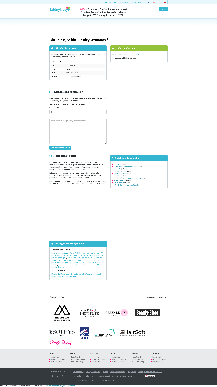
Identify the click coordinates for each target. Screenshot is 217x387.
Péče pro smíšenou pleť (90, 255)
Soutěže (106, 12)
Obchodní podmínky (81, 376)
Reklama (115, 376)
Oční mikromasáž (73, 258)
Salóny (83, 9)
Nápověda (132, 372)
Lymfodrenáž (82, 260)
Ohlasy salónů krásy (93, 372)
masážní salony (57, 361)
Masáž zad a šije (57, 276)
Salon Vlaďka (119, 183)
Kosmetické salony (60, 249)
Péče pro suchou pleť (72, 255)
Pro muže (96, 12)
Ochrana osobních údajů (100, 376)
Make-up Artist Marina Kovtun (125, 166)
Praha (52, 353)
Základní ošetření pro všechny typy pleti (84, 253)
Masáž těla (55, 274)
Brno (72, 353)
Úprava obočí (77, 262)
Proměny (85, 12)
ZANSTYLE (117, 164)
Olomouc (155, 353)
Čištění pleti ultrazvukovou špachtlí (86, 265)
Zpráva (52, 117)
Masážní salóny (59, 270)
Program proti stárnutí (59, 253)
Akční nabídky (118, 12)
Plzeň (113, 353)
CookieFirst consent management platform (59, 386)
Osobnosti (93, 9)
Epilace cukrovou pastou (67, 260)
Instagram (132, 376)
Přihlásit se (124, 2)
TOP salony (99, 15)
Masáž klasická (66, 274)
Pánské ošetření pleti (63, 262)
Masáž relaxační (79, 274)
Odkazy (123, 376)
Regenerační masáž (93, 274)
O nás (105, 372)
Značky (103, 9)
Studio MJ (117, 169)
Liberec (134, 353)
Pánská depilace (57, 267)
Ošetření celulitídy (87, 258)
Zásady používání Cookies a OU (150, 372)
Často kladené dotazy (118, 372)
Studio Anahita (119, 171)
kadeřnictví (55, 357)
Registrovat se (138, 2)
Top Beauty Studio (121, 173)
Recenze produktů (117, 9)
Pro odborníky (78, 372)
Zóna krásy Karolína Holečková (126, 185)
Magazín (87, 15)
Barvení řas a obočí (65, 265)
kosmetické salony (58, 359)
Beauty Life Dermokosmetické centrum (128, 178)
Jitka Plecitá (118, 176)
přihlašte (135, 54)
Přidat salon (111, 2)
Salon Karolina (119, 180)
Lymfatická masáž (71, 276)
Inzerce (114, 15)
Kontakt (140, 376)
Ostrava (94, 353)
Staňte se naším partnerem (157, 297)
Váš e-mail (53, 108)
